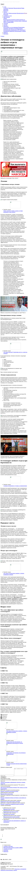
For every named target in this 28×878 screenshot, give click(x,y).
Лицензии (10, 8)
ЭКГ (7, 13)
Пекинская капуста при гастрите (11, 816)
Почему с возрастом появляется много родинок (12, 804)
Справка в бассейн (8, 846)
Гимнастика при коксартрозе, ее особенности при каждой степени (14, 742)
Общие (5, 18)
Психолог (5, 14)
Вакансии (5, 10)
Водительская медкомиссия (10, 19)
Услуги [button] (5, 12)
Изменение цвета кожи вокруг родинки (10, 801)
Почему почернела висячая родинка (9, 791)
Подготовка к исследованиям (10, 27)
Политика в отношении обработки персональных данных (14, 30)
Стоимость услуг (7, 15)
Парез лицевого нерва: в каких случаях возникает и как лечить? (13, 211)
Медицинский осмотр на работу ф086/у (13, 847)
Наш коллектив (17, 8)
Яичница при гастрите (9, 809)
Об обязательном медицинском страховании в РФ (13, 29)
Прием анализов (12, 13)
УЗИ (4, 13)
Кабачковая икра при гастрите (10, 811)
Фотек (25, 13)
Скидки (5, 24)
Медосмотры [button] (6, 17)
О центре (5, 8)
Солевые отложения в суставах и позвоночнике (15, 485)
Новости (5, 32)
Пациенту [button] (5, 26)
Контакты (5, 33)
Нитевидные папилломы (7, 793)
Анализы (5, 23)
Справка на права (7, 848)
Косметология (20, 13)
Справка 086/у (10, 22)
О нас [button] (4, 6)
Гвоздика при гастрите (9, 814)
